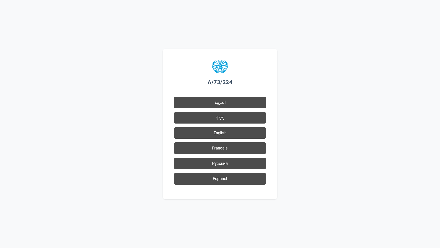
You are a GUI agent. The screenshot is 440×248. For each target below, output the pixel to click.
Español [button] (220, 178)
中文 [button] (220, 118)
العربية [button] (220, 102)
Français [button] (220, 148)
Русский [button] (220, 163)
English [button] (220, 133)
